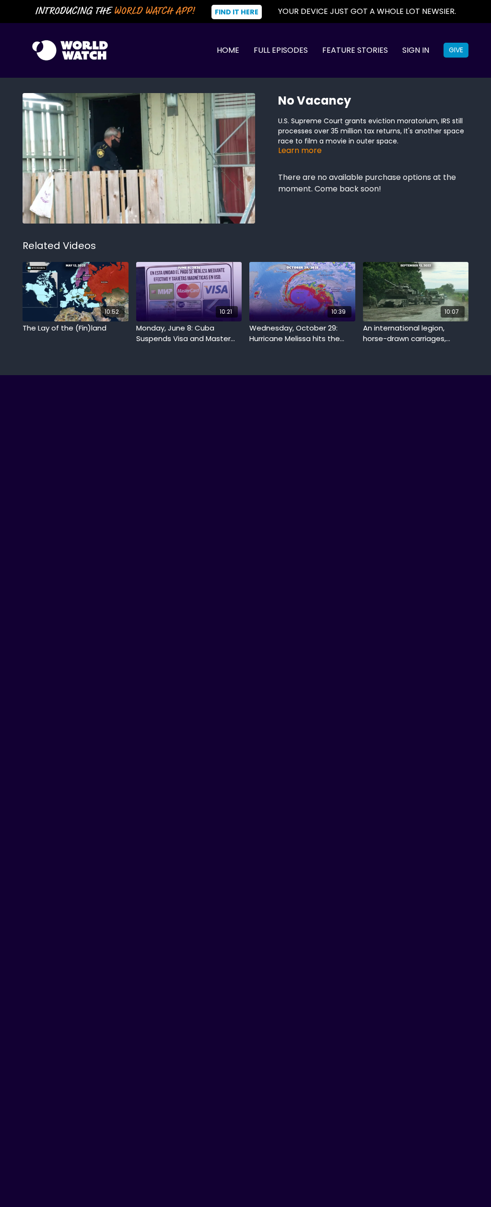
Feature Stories (355, 50)
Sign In (415, 50)
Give (456, 50)
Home (228, 50)
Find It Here (236, 12)
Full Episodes (281, 50)
